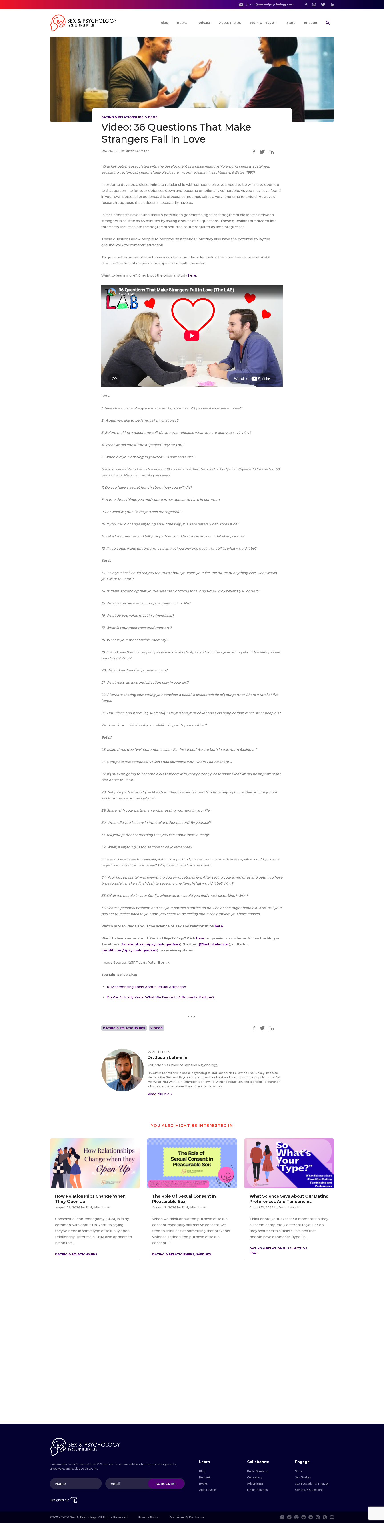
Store (290, 23)
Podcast (203, 23)
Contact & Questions (309, 1489)
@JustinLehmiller (213, 944)
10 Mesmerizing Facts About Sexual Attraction (146, 987)
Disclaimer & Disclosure (186, 1517)
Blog (164, 23)
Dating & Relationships (122, 117)
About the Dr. (230, 23)
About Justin (207, 1489)
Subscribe (166, 1483)
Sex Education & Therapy (312, 1483)
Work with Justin (264, 23)
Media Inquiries (257, 1489)
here (192, 275)
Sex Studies (303, 1477)
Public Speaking (257, 1471)
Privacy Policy (148, 1517)
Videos (151, 117)
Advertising (255, 1483)
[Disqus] (192, 1359)
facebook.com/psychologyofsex (151, 944)
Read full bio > (160, 1094)
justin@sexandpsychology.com (270, 4)
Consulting (254, 1477)
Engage (310, 23)
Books (182, 23)
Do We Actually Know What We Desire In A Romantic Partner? (160, 997)
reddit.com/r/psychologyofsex (129, 950)
